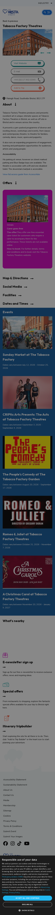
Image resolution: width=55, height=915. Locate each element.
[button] (27, 910)
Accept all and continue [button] (27, 898)
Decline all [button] (27, 904)
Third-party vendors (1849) (12, 877)
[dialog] (27, 885)
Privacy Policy (14, 892)
